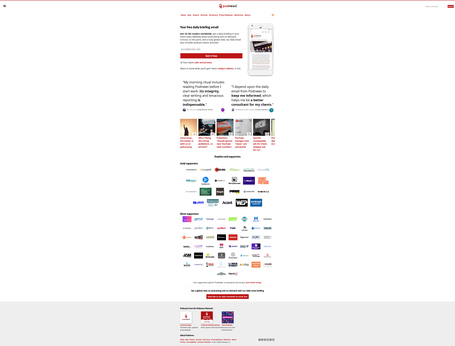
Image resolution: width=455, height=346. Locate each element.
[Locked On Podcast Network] (210, 241)
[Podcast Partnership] (210, 268)
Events (196, 15)
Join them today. (254, 282)
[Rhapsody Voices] (267, 259)
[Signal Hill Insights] (233, 277)
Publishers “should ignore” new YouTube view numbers (225, 142)
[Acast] (227, 207)
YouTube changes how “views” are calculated (242, 142)
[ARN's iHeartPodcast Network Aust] (221, 250)
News (183, 15)
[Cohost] (249, 185)
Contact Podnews (204, 342)
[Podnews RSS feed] (273, 15)
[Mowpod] (205, 174)
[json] (270, 340)
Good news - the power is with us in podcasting (186, 142)
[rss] (273, 340)
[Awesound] (213, 207)
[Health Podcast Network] (256, 250)
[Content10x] (198, 268)
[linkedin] (265, 340)
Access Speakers (262, 109)
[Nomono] (267, 222)
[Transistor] (233, 259)
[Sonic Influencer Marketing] (187, 268)
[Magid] (220, 196)
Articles (204, 15)
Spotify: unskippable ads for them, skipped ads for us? (260, 143)
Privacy (183, 342)
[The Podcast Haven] (267, 231)
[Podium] (221, 231)
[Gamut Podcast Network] (198, 222)
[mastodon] (260, 340)
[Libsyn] (191, 185)
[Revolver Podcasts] (267, 268)
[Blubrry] (256, 231)
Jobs (189, 15)
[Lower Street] (233, 268)
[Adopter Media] (256, 268)
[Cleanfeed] (221, 268)
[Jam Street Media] (187, 259)
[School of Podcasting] (221, 277)
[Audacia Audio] (187, 222)
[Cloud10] (263, 174)
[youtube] (268, 340)
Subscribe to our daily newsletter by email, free (227, 297)
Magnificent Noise (205, 109)
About (247, 15)
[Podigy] (244, 268)
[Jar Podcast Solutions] (198, 207)
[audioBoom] (205, 185)
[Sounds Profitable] (263, 185)
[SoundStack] (187, 231)
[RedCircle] (263, 196)
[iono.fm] (187, 250)
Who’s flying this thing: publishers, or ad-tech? (205, 142)
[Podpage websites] (256, 207)
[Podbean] (234, 174)
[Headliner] (267, 250)
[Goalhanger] (221, 222)
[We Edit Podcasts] (241, 207)
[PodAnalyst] (244, 231)
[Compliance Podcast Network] (267, 241)
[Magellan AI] (256, 222)
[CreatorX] (256, 259)
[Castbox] (187, 241)
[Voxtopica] (198, 241)
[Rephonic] (244, 259)
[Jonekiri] (198, 231)
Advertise (238, 15)
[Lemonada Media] (210, 259)
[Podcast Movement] (244, 250)
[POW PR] (256, 241)
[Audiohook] (191, 196)
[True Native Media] (244, 222)
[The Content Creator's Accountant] (205, 196)
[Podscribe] (249, 196)
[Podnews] (220, 6)
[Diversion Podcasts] (221, 259)
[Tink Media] (233, 231)
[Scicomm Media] (220, 185)
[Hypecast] (244, 241)
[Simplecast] (234, 185)
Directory (213, 15)
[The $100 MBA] (220, 174)
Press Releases (226, 15)
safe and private (203, 62)
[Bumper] (210, 222)
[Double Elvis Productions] (198, 259)
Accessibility (191, 342)
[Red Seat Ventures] (210, 231)
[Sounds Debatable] (233, 222)
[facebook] (262, 340)
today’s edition (226, 68)
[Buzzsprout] (191, 174)
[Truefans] (210, 250)
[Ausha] (233, 250)
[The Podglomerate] (249, 174)
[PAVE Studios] (234, 196)
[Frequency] (221, 241)
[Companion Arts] (233, 241)
